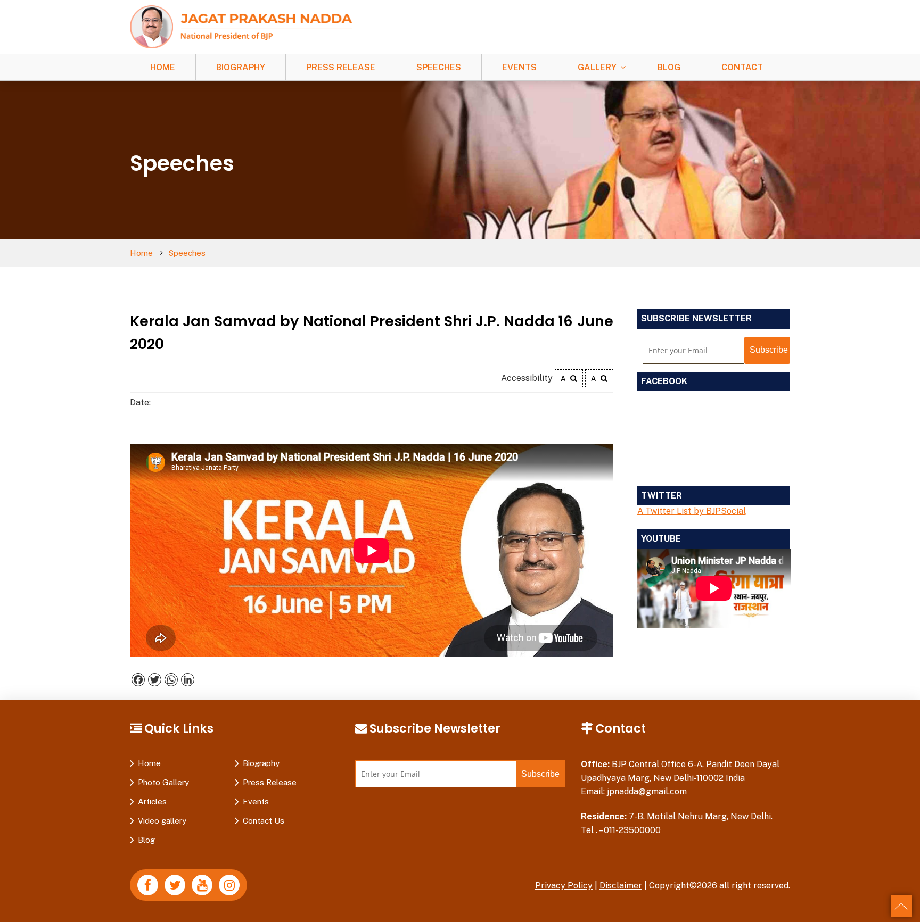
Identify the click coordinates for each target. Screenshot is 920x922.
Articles (152, 801)
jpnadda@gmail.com (647, 791)
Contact (742, 67)
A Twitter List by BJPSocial (691, 511)
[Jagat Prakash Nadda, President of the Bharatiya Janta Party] (241, 26)
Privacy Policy (564, 886)
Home (162, 67)
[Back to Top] (901, 906)
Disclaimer (620, 886)
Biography (240, 67)
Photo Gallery (163, 782)
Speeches (438, 67)
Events (519, 67)
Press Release (340, 67)
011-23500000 (632, 830)
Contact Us (263, 820)
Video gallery (162, 820)
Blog (669, 67)
